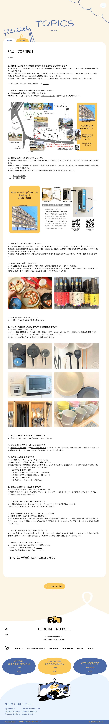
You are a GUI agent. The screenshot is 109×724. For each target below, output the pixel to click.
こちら (46, 84)
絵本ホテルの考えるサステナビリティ (30, 722)
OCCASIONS (67, 648)
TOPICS (80, 648)
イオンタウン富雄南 (18, 448)
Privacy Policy (10, 722)
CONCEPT (18, 648)
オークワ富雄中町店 (38, 448)
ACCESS (91, 648)
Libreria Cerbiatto (29, 711)
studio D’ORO (27, 714)
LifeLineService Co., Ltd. (31, 709)
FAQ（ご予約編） (20, 557)
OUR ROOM (53, 648)
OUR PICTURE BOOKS (36, 648)
